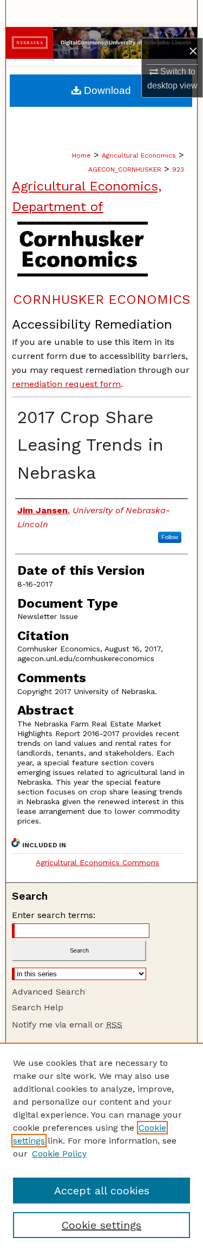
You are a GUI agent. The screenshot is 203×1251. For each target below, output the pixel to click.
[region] (101, 1147)
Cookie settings (101, 1225)
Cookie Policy (59, 1153)
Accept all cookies (101, 1190)
